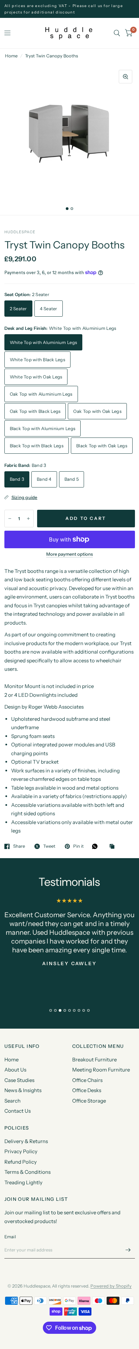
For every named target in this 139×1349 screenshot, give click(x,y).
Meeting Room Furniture (101, 1069)
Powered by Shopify (111, 1286)
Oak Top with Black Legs (35, 411)
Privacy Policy (20, 1151)
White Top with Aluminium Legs (43, 342)
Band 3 (17, 479)
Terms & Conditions (27, 1172)
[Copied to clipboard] (113, 847)
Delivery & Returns (26, 1141)
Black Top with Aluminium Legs (43, 428)
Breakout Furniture (94, 1059)
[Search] (116, 33)
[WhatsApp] (96, 846)
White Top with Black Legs (37, 359)
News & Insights (22, 1090)
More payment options (69, 554)
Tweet (49, 846)
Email (10, 1236)
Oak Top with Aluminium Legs (41, 394)
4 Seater (48, 308)
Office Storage (89, 1100)
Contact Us (17, 1111)
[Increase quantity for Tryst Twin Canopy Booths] (28, 518)
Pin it (78, 846)
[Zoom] (125, 76)
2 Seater (18, 308)
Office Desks (86, 1090)
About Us (15, 1069)
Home (11, 55)
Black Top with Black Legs (37, 445)
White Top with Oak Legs (36, 376)
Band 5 (71, 479)
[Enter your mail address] (128, 1250)
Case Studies (19, 1080)
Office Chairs (87, 1080)
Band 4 (44, 479)
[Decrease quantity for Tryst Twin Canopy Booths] (10, 518)
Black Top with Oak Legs (101, 445)
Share (19, 846)
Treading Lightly (23, 1182)
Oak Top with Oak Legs (97, 411)
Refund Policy (20, 1162)
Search (12, 1100)
